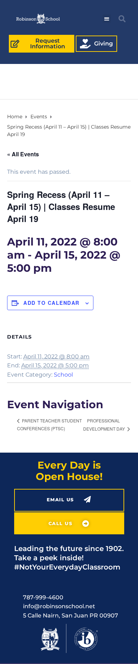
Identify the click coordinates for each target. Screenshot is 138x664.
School (63, 374)
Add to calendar (51, 302)
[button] (107, 19)
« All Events (23, 154)
